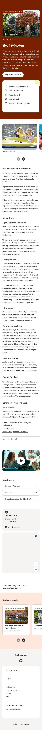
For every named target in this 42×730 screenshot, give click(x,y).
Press (8, 696)
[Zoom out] (36, 569)
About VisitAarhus (12, 691)
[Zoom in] (36, 563)
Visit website (13, 95)
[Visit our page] (21, 661)
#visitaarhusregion (20, 432)
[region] (21, 460)
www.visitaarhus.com (13, 709)
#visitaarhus (7, 432)
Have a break (8, 407)
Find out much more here (26, 370)
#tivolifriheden (8, 429)
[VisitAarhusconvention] (12, 670)
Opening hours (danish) (17, 86)
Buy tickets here (12, 75)
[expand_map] (36, 536)
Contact (9, 694)
